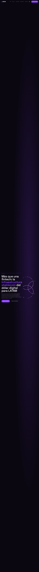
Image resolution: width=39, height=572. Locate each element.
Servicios (13, 1)
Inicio (10, 1)
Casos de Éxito (17, 1)
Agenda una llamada (34, 1)
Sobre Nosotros (22, 1)
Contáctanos (26, 1)
